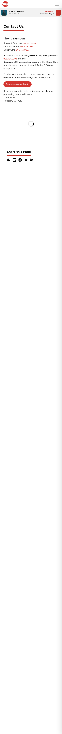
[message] (14, 160)
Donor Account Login (17, 84)
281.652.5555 (29, 43)
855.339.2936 (26, 46)
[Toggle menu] (57, 4)
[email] (8, 160)
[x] (26, 160)
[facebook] (20, 160)
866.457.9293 (23, 50)
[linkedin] (31, 160)
